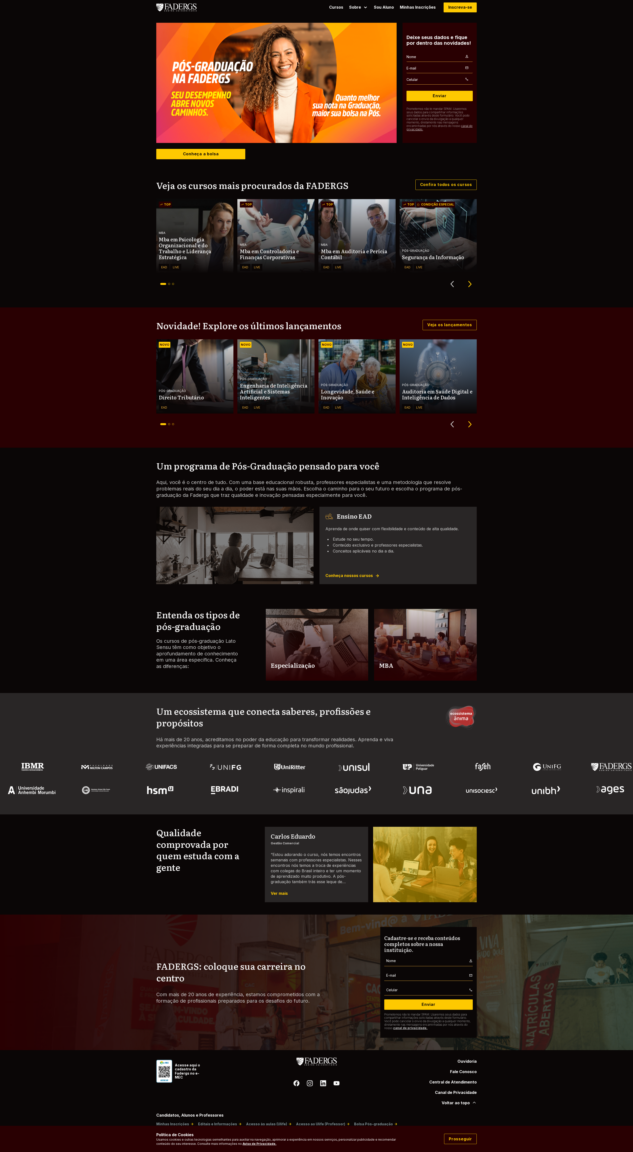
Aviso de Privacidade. (259, 1144)
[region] (276, 83)
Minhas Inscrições (418, 7)
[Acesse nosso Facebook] (296, 1084)
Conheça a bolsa (201, 153)
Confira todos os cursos (446, 184)
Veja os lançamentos (449, 324)
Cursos (336, 7)
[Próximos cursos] (470, 284)
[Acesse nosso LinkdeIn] (323, 1084)
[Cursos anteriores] (452, 284)
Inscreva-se (460, 7)
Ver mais (279, 893)
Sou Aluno (384, 7)
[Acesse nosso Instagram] (310, 1084)
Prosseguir (460, 1138)
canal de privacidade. (410, 1028)
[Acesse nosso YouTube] (336, 1084)
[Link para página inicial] (180, 7)
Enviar (440, 95)
